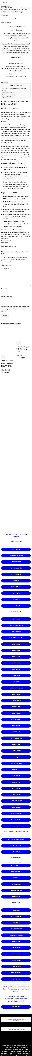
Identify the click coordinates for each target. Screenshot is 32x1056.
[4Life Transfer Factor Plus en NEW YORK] (8, 334)
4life (2, 370)
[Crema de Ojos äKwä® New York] (23, 334)
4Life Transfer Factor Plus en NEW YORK (7, 363)
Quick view (8, 357)
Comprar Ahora (16, 57)
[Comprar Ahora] (3, 357)
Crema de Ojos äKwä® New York (22, 349)
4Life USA (8, 370)
